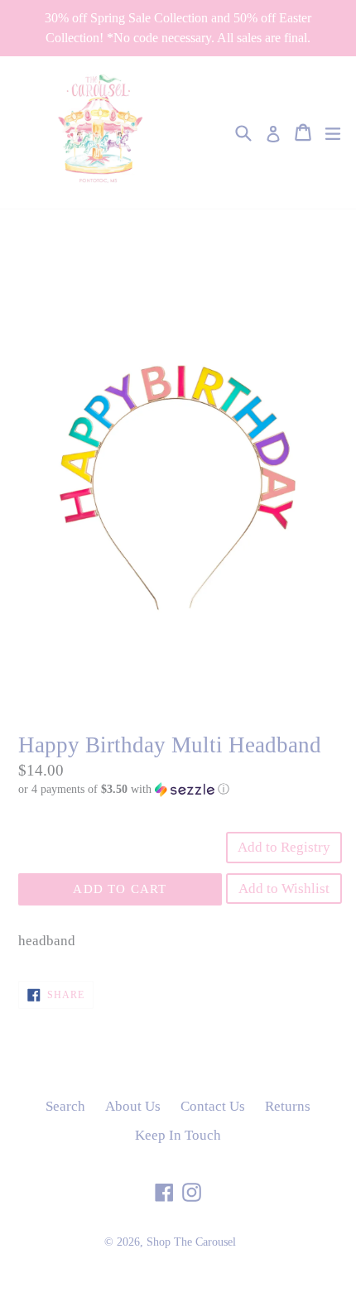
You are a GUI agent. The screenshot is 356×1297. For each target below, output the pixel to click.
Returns (287, 1106)
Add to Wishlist (284, 888)
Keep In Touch (178, 1135)
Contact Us (212, 1106)
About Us (133, 1106)
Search (65, 1106)
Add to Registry (284, 847)
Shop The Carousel (191, 1242)
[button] (178, 789)
